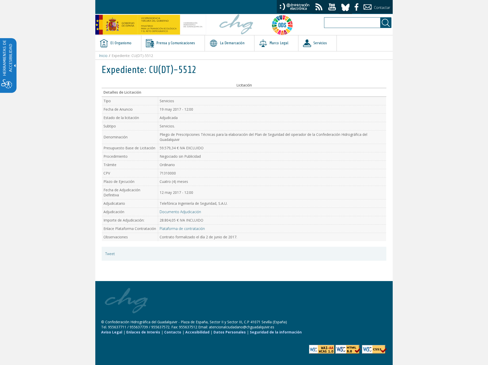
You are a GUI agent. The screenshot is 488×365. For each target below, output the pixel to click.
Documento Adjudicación (180, 211)
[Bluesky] (345, 6)
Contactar (381, 7)
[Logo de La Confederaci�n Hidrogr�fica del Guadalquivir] (236, 25)
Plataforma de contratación (182, 228)
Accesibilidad (197, 332)
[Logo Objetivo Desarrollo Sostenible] (284, 25)
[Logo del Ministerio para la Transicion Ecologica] (150, 25)
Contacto (172, 332)
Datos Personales (230, 332)
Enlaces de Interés (143, 332)
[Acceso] (294, 6)
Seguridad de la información (276, 332)
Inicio (103, 55)
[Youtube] (332, 7)
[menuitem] (118, 43)
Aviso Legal (111, 332)
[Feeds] (319, 7)
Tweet (110, 253)
